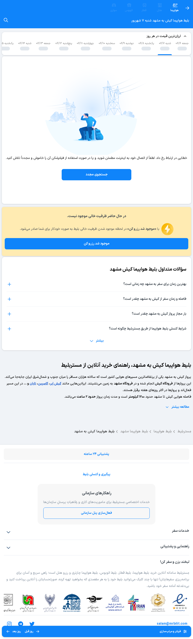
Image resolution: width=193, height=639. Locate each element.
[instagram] (9, 624)
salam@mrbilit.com (172, 623)
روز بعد (16, 631)
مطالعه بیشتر (180, 406)
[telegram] (20, 624)
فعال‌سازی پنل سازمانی (96, 513)
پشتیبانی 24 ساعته (96, 454)
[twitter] (32, 624)
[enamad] (179, 602)
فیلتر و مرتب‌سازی (170, 631)
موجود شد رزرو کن (96, 243)
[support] (8, 547)
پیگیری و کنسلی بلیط (96, 474)
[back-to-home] (187, 8)
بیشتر (100, 340)
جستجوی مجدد (97, 174)
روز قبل (29, 631)
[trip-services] (8, 532)
